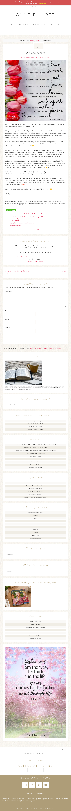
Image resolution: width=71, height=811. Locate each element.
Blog (23, 57)
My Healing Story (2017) (35, 488)
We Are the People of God (35, 426)
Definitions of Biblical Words (35, 512)
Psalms (35, 518)
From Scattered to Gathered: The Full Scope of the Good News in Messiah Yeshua (35, 444)
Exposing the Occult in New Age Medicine (35, 447)
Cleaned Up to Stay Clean (35, 494)
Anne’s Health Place (18, 798)
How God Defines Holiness (35, 491)
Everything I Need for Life (35, 467)
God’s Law (35, 515)
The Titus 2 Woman (35, 523)
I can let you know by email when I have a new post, (35, 257)
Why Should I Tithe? (35, 456)
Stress (47, 57)
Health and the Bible (35, 538)
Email (7, 319)
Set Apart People (35, 624)
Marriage (35, 529)
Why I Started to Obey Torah (35, 423)
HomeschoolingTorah (28, 801)
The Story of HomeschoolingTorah (35, 485)
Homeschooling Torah (35, 635)
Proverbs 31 (35, 521)
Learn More (35, 770)
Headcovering (35, 483)
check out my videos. (35, 261)
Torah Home (35, 630)
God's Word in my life (34, 57)
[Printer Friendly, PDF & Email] (11, 210)
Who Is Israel (31, 798)
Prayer (35, 526)
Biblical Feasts (35, 535)
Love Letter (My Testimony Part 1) (35, 420)
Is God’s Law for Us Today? (35, 429)
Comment (9, 291)
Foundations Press (13, 801)
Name (7, 311)
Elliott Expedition (43, 798)
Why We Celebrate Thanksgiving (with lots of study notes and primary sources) (36, 450)
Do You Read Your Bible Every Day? (35, 459)
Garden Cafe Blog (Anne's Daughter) (35, 627)
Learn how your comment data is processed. (46, 348)
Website (8, 328)
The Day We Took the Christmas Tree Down (35, 497)
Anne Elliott (35, 14)
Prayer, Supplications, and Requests (35, 453)
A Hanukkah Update (35, 461)
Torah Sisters (35, 633)
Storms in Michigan (35, 464)
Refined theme (36, 808)
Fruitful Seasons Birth (35, 638)
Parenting (35, 532)
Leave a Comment (35, 229)
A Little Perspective (35, 621)
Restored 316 (50, 808)
